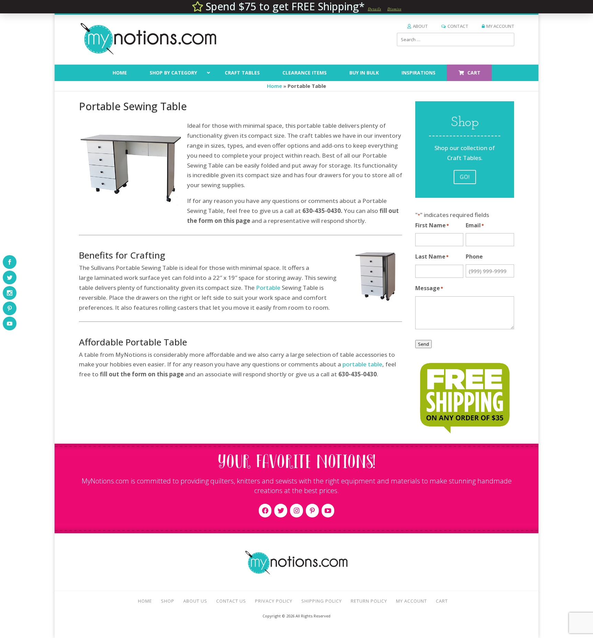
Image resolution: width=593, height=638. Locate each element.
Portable (268, 288)
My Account (500, 26)
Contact (457, 26)
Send (423, 344)
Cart (442, 601)
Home (274, 85)
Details (374, 8)
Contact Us (231, 601)
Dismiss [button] (394, 8)
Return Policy (369, 601)
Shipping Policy (321, 601)
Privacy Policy (273, 601)
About (420, 26)
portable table (362, 364)
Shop (167, 601)
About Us (195, 601)
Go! (465, 177)
